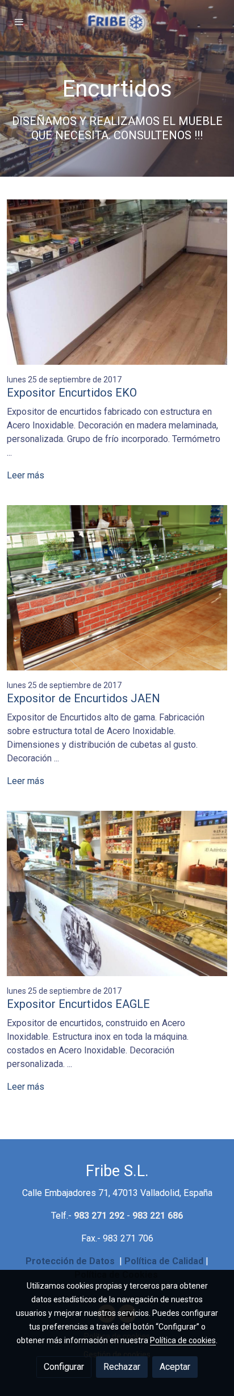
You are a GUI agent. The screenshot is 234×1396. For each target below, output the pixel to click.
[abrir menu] (19, 21)
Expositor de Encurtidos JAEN (83, 698)
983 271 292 (99, 1215)
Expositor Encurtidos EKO (72, 392)
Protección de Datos (70, 1261)
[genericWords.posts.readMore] (117, 281)
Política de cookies (183, 1340)
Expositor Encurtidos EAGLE (78, 1004)
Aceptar (175, 1366)
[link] (117, 22)
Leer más (25, 475)
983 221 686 (157, 1215)
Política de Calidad (163, 1261)
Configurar (64, 1366)
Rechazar (121, 1366)
